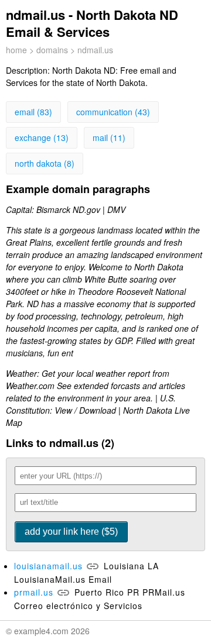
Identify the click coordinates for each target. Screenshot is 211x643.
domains (52, 50)
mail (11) (109, 137)
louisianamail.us (48, 566)
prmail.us (33, 592)
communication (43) (113, 112)
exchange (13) (42, 137)
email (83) (33, 112)
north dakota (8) (44, 163)
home (16, 50)
